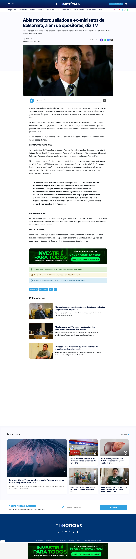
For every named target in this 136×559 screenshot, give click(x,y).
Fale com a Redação (75, 541)
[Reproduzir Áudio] (32, 100)
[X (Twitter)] (122, 10)
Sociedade (50, 10)
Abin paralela (33, 289)
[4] (83, 476)
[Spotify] (127, 10)
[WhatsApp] (105, 40)
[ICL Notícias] (68, 4)
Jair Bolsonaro (43, 289)
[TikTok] (125, 10)
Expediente (49, 541)
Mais (100, 10)
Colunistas (23, 10)
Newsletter (39, 541)
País (58, 10)
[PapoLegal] (101, 40)
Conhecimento (79, 10)
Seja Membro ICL (116, 4)
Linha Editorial (61, 541)
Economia (41, 10)
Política (32, 10)
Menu (13, 4)
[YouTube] (119, 10)
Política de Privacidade (93, 541)
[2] (83, 448)
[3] (114, 448)
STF (55, 289)
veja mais (124, 434)
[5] (114, 476)
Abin (51, 289)
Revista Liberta (91, 10)
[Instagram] (114, 10)
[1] (37, 458)
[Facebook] (116, 10)
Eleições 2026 (12, 10)
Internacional (66, 10)
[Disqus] (68, 392)
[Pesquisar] (126, 4)
